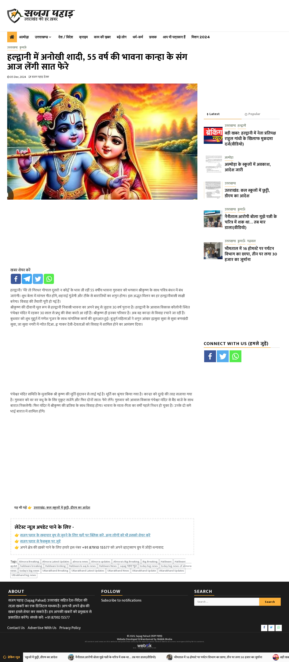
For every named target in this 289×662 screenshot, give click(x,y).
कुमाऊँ (23, 47)
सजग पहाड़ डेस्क (40, 76)
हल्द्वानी (242, 125)
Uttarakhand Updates (171, 570)
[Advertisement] (177, 14)
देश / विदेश (65, 37)
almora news (80, 561)
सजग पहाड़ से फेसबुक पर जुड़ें (40, 541)
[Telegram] (27, 279)
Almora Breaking (29, 561)
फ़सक (153, 37)
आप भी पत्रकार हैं (174, 37)
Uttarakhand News (118, 570)
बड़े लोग (122, 37)
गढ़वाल (251, 241)
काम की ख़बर (102, 37)
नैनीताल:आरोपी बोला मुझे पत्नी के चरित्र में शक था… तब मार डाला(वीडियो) (251, 222)
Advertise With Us (42, 628)
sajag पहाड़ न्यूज (128, 566)
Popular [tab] (254, 114)
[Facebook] (16, 279)
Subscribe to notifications (121, 600)
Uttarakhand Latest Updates (88, 570)
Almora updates (100, 561)
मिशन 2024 (200, 37)
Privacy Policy (70, 628)
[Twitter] (38, 279)
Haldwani (166, 561)
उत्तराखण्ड (41, 37)
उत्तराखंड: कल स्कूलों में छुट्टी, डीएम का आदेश (247, 193)
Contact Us (16, 628)
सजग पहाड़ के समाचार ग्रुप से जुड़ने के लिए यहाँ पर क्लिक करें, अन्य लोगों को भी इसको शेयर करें (85, 535)
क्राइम (83, 37)
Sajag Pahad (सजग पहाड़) (149, 636)
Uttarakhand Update (144, 570)
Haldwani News (108, 566)
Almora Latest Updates (55, 561)
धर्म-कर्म (138, 37)
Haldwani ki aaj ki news (82, 566)
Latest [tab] (214, 114)
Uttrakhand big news (24, 575)
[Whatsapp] (49, 279)
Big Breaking (150, 561)
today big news (149, 566)
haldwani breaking (31, 566)
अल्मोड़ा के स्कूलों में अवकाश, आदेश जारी (248, 167)
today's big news (29, 570)
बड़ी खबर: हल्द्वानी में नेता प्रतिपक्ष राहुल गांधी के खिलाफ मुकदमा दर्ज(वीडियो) (250, 138)
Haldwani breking (55, 566)
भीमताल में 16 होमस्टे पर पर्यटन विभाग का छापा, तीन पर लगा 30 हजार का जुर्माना (251, 254)
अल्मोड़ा (24, 37)
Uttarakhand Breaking (55, 570)
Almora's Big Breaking (126, 561)
